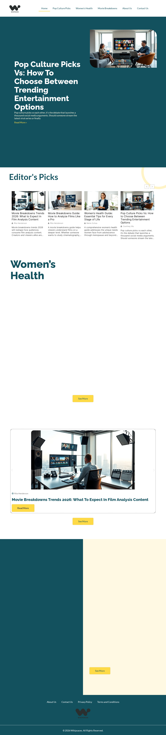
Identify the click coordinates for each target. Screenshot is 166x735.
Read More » (20, 122)
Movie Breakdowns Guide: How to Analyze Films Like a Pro (64, 216)
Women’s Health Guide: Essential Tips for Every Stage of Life (98, 216)
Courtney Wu (128, 226)
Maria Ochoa (92, 223)
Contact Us (142, 8)
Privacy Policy (85, 701)
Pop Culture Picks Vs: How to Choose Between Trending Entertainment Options (47, 85)
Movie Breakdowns (107, 8)
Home (44, 8)
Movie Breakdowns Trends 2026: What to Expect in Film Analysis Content (28, 216)
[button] (12, 470)
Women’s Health (84, 8)
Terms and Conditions (108, 701)
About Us (127, 8)
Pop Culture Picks (62, 8)
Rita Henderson (20, 223)
